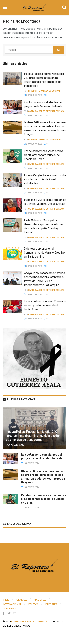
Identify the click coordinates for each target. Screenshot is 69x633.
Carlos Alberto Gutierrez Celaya (46, 111)
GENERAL (21, 599)
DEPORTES (51, 604)
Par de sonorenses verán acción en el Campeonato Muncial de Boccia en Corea (43, 155)
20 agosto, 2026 (34, 95)
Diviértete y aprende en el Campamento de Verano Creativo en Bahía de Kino (44, 252)
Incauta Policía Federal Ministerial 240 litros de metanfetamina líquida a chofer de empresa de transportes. (33, 436)
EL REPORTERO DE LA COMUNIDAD (44, 91)
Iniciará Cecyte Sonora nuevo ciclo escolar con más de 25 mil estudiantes (45, 179)
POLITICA (33, 604)
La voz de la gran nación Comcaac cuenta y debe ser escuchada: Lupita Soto (45, 305)
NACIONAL (40, 599)
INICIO (6, 599)
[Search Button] (58, 50)
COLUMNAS (9, 608)
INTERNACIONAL (12, 604)
